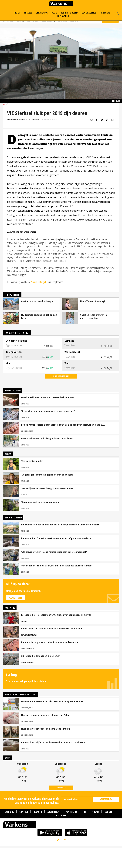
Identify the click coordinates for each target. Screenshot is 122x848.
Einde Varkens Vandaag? (92, 301)
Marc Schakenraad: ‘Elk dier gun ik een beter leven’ (47, 438)
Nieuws (28, 12)
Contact (23, 811)
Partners (105, 12)
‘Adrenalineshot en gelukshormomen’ (40, 501)
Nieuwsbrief (64, 16)
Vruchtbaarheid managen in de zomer (40, 655)
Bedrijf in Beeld (69, 12)
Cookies (108, 811)
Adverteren (72, 811)
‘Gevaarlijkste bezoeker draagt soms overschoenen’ (47, 488)
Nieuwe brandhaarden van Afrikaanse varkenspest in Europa (52, 701)
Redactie (38, 811)
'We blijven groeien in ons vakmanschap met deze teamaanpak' (54, 551)
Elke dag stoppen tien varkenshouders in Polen (45, 715)
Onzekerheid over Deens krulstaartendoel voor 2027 (47, 397)
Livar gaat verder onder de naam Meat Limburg (45, 728)
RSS (84, 811)
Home (17, 12)
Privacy (95, 811)
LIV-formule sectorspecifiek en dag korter (39, 316)
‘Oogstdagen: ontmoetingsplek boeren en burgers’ (47, 474)
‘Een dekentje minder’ (32, 460)
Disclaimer (61, 815)
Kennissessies (88, 12)
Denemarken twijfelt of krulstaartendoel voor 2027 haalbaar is (53, 742)
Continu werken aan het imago (37, 301)
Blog (54, 12)
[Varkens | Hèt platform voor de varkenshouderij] (61, 4)
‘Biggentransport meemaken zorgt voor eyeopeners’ (48, 411)
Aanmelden (15, 598)
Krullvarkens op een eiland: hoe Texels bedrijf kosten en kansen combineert (60, 524)
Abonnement (54, 811)
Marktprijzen (16, 332)
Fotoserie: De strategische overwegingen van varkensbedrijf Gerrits (56, 614)
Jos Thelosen (34, 119)
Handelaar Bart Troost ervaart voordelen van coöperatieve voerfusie (56, 538)
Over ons (9, 811)
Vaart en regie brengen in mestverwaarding (93, 316)
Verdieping (42, 12)
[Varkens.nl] (61, 825)
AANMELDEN (105, 799)
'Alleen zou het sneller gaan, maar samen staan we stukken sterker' (56, 565)
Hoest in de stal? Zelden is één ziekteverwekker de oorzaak (51, 628)
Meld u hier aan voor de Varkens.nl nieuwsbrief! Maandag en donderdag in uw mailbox (31, 800)
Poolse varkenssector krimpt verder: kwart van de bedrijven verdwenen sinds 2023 (63, 424)
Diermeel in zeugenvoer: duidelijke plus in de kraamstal (49, 642)
